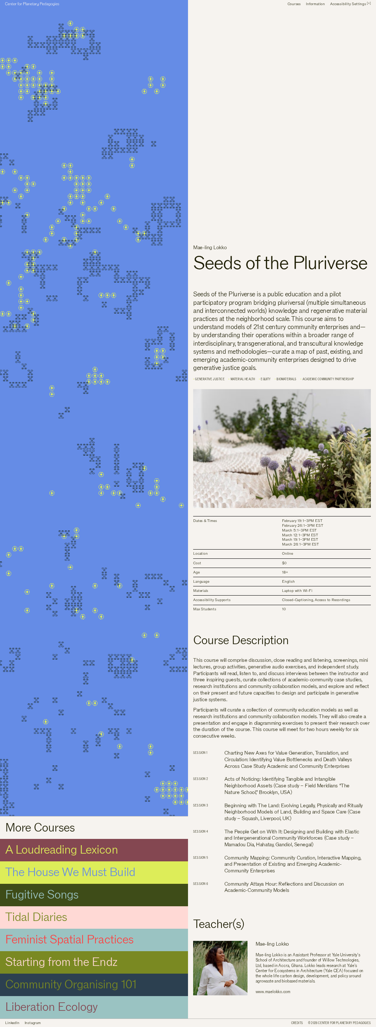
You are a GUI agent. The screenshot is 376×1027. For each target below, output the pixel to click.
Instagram (33, 1023)
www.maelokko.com (273, 992)
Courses (294, 4)
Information (315, 4)
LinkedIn (12, 1023)
